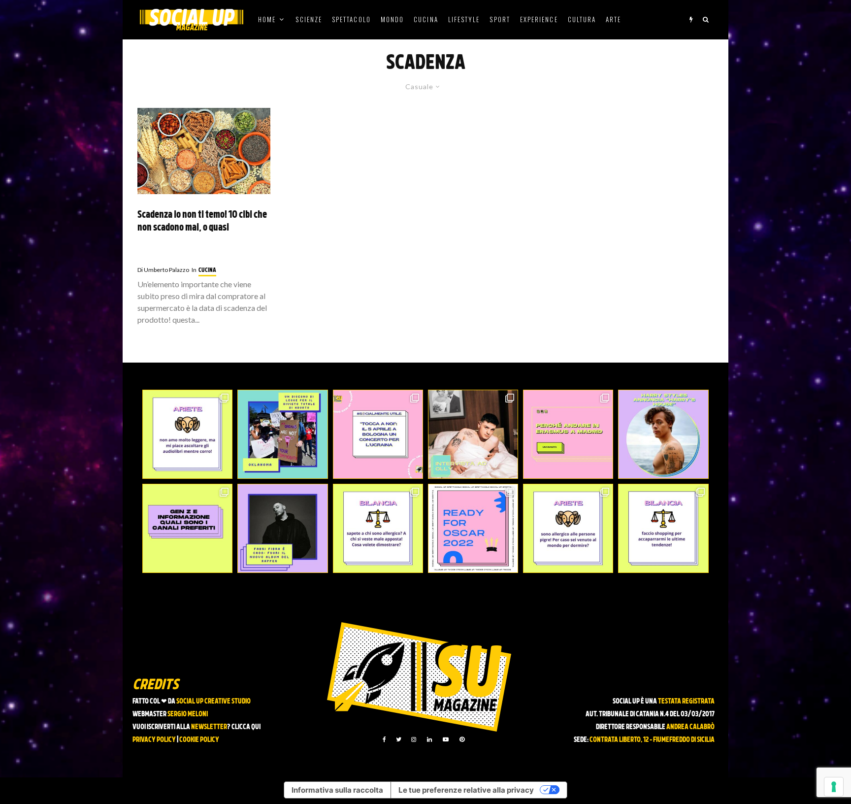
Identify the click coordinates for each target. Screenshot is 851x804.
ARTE (613, 19)
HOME (267, 19)
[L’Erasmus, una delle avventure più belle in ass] (568, 434)
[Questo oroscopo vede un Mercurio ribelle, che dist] (187, 434)
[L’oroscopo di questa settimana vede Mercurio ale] (663, 528)
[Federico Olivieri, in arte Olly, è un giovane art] (473, 434)
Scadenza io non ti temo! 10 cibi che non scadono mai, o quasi (202, 222)
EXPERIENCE (539, 19)
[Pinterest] (462, 739)
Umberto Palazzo (163, 269)
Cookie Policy (199, 740)
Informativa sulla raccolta (337, 790)
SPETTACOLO (351, 19)
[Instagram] (413, 739)
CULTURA (582, 19)
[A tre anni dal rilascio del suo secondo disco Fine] (663, 434)
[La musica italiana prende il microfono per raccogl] (378, 434)
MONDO (392, 19)
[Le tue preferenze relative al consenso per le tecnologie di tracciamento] (833, 786)
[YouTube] (446, 739)
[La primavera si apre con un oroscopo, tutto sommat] (378, 528)
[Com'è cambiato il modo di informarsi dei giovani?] (187, 528)
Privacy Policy (154, 740)
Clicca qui (246, 727)
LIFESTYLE (464, 19)
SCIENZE (308, 19)
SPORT (500, 19)
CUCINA (426, 19)
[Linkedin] (429, 739)
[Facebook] (384, 739)
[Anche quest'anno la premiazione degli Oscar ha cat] (473, 528)
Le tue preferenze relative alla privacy (466, 790)
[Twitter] (398, 739)
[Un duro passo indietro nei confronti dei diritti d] (282, 434)
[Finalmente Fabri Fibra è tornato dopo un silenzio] (282, 528)
